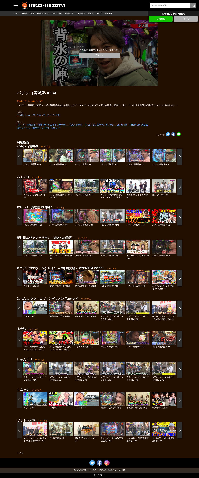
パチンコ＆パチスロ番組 (24, 13)
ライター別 (80, 13)
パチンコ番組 (42, 13)
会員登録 (160, 19)
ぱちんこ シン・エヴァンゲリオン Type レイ (38, 128)
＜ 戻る (20, 453)
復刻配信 (69, 13)
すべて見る (45, 147)
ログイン (186, 19)
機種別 (90, 13)
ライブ (99, 13)
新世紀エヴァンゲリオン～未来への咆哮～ (64, 125)
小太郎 (20, 115)
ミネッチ (41, 115)
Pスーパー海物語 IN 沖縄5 (29, 125)
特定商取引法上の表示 (108, 470)
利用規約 (93, 470)
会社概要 (122, 470)
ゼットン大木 (53, 115)
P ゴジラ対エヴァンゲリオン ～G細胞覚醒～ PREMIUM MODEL (117, 125)
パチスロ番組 (57, 13)
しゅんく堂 (30, 115)
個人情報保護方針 (80, 470)
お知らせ (108, 13)
